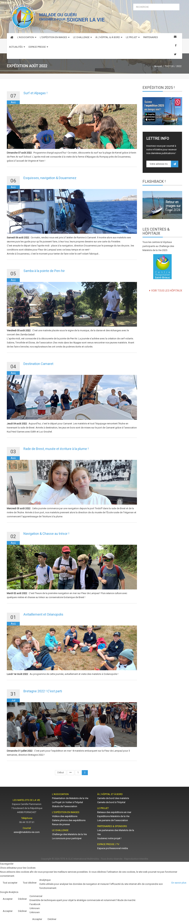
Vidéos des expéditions (64, 816)
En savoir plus (178, 882)
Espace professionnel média (112, 848)
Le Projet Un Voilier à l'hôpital (67, 802)
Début (60, 772)
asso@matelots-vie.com (27, 832)
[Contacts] (175, 36)
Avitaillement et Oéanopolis (43, 614)
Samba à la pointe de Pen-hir (44, 271)
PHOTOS (169, 66)
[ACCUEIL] (12, 38)
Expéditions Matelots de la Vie (113, 816)
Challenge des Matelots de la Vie (69, 834)
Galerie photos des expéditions (68, 820)
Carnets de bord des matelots (113, 798)
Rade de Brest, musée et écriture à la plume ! (56, 449)
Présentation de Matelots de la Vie (70, 798)
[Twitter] (175, 54)
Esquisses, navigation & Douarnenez (49, 178)
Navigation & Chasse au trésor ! (46, 534)
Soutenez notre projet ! (109, 838)
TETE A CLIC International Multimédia (79, 858)
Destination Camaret (38, 364)
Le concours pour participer (67, 838)
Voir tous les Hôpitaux (166, 290)
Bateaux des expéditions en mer (114, 812)
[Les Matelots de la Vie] (56, 17)
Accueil (158, 66)
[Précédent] (70, 772)
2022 (178, 66)
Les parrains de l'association (112, 820)
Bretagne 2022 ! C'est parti (42, 691)
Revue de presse (61, 824)
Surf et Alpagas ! (35, 93)
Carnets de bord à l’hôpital (111, 802)
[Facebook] (175, 45)
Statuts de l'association (64, 806)
